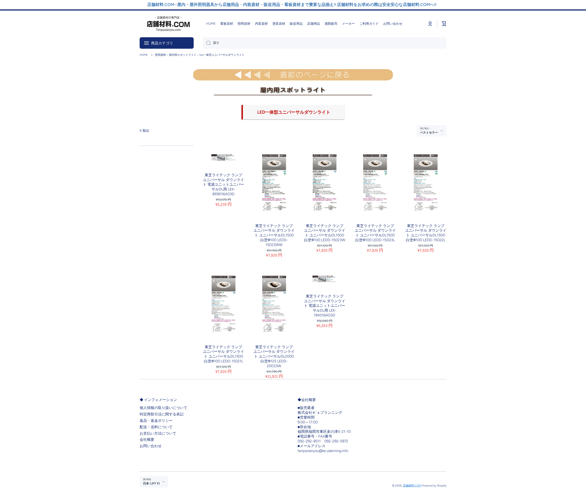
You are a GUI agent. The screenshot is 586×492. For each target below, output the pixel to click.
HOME (144, 54)
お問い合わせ (151, 446)
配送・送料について (156, 427)
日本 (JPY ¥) (151, 483)
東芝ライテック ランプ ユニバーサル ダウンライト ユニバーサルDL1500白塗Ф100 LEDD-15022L (425, 233)
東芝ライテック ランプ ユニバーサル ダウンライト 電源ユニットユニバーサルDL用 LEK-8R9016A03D (223, 184)
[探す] (207, 43)
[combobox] (324, 43)
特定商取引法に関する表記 (162, 414)
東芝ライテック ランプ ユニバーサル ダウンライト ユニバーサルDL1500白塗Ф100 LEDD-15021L (223, 354)
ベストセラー (429, 132)
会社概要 (147, 439)
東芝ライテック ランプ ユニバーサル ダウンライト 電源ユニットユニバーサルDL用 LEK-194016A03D (324, 305)
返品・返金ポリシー (156, 420)
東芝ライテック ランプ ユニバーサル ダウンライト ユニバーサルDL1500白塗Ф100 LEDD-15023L (375, 233)
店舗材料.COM (412, 485)
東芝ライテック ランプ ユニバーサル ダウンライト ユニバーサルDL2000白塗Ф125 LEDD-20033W (274, 356)
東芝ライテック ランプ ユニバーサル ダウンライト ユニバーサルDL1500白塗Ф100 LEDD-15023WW (274, 235)
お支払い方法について (158, 433)
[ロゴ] (168, 24)
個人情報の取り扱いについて (163, 408)
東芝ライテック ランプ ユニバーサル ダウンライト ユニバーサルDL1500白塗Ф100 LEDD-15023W (324, 233)
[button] (444, 23)
